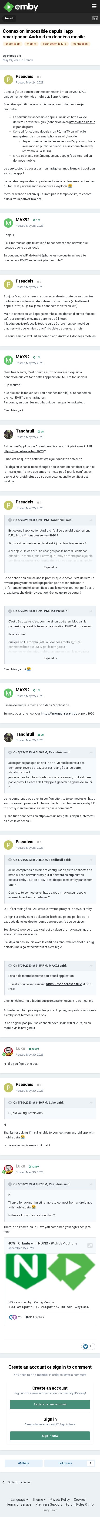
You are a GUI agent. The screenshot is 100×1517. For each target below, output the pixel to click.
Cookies (80, 1499)
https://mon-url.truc (82, 122)
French (28, 60)
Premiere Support (49, 1504)
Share (25, 1463)
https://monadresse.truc (59, 713)
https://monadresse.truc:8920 (23, 451)
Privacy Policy (60, 1499)
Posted (29, 82)
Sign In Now (50, 1435)
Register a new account (50, 1404)
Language (18, 1499)
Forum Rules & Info (80, 1504)
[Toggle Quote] (10, 520)
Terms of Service (18, 1504)
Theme (38, 1499)
